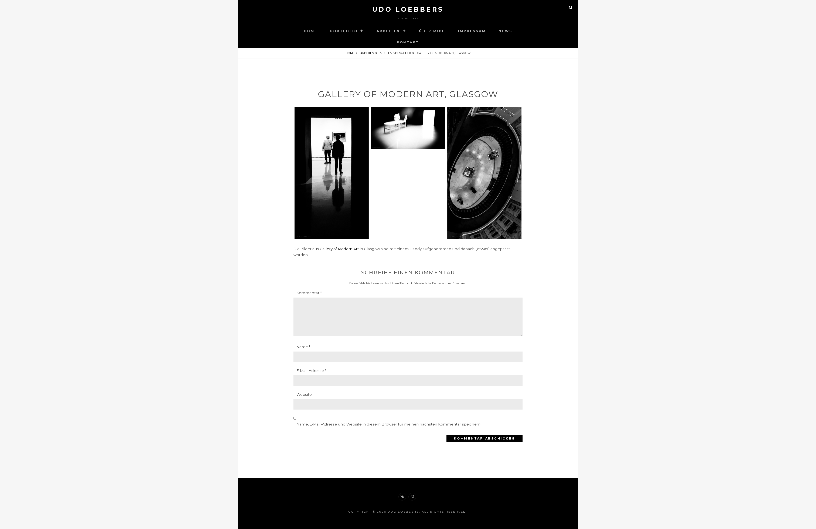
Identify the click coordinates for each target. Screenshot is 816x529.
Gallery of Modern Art (339, 249)
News (505, 31)
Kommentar (309, 293)
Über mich (432, 31)
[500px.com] (402, 497)
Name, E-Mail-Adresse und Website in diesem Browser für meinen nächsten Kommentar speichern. (388, 424)
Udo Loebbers (408, 9)
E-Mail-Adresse (311, 371)
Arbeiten (388, 31)
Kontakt (408, 42)
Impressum (472, 31)
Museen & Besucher (395, 53)
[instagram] (412, 497)
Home (310, 31)
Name (303, 347)
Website (304, 394)
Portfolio (344, 31)
